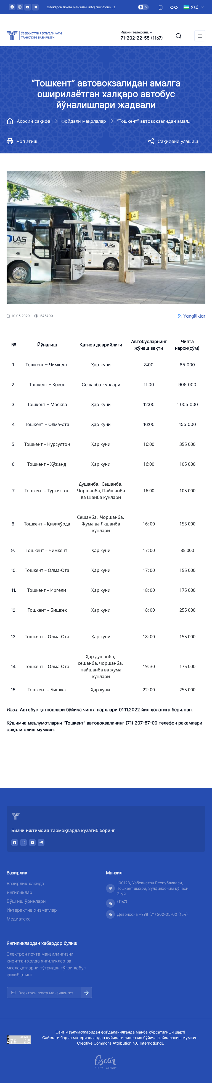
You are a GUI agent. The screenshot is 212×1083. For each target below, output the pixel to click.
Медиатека (19, 919)
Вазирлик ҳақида (25, 883)
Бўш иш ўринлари (26, 901)
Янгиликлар (19, 892)
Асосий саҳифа (33, 121)
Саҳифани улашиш (178, 141)
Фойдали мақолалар (83, 121)
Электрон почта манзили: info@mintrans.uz (81, 7)
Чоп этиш (27, 141)
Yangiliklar (194, 316)
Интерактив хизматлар (32, 910)
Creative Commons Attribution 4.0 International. (120, 1043)
